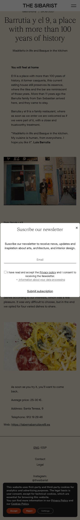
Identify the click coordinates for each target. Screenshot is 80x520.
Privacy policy (48, 272)
